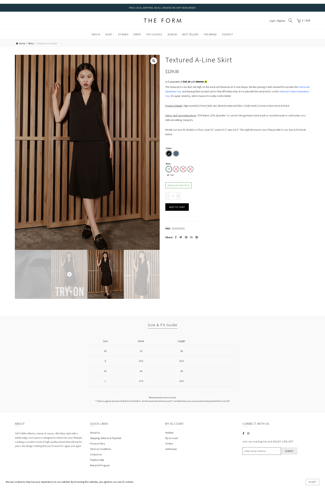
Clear (172, 175)
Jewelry (172, 34)
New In (96, 34)
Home (22, 43)
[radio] (169, 153)
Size (168, 163)
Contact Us (96, 454)
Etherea (123, 34)
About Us (95, 432)
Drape (137, 34)
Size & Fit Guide (162, 324)
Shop (108, 34)
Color (168, 148)
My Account (171, 438)
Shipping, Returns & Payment (105, 438)
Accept (312, 481)
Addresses (171, 449)
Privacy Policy (97, 443)
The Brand (210, 34)
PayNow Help (97, 460)
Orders (169, 443)
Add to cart (177, 207)
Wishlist (169, 432)
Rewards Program (100, 465)
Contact (227, 34)
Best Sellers (190, 34)
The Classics (154, 34)
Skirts (30, 43)
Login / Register (277, 20)
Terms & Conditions (100, 449)
